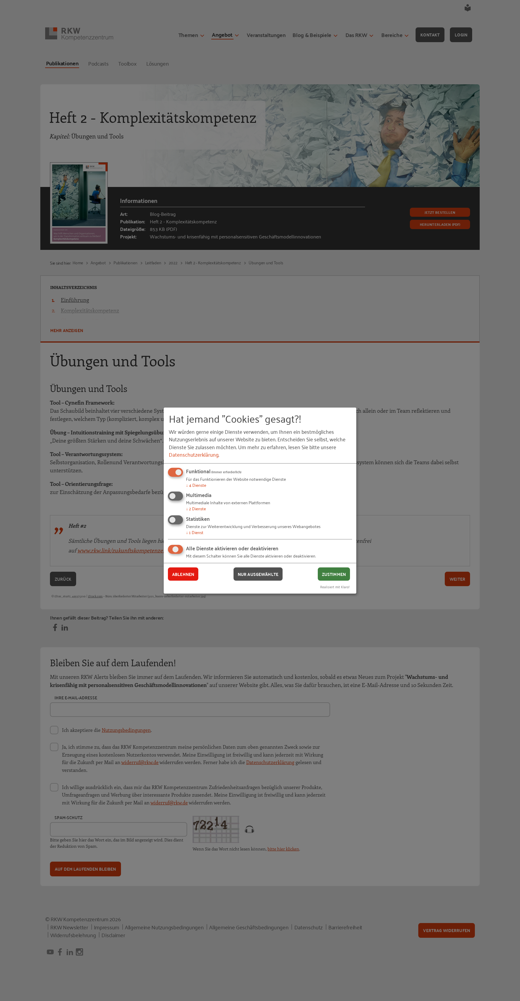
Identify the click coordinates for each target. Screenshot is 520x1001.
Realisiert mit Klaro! (335, 586)
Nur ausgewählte (258, 574)
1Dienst (194, 532)
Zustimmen (334, 574)
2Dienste (196, 508)
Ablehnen (183, 574)
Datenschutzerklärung (193, 454)
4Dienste (196, 485)
